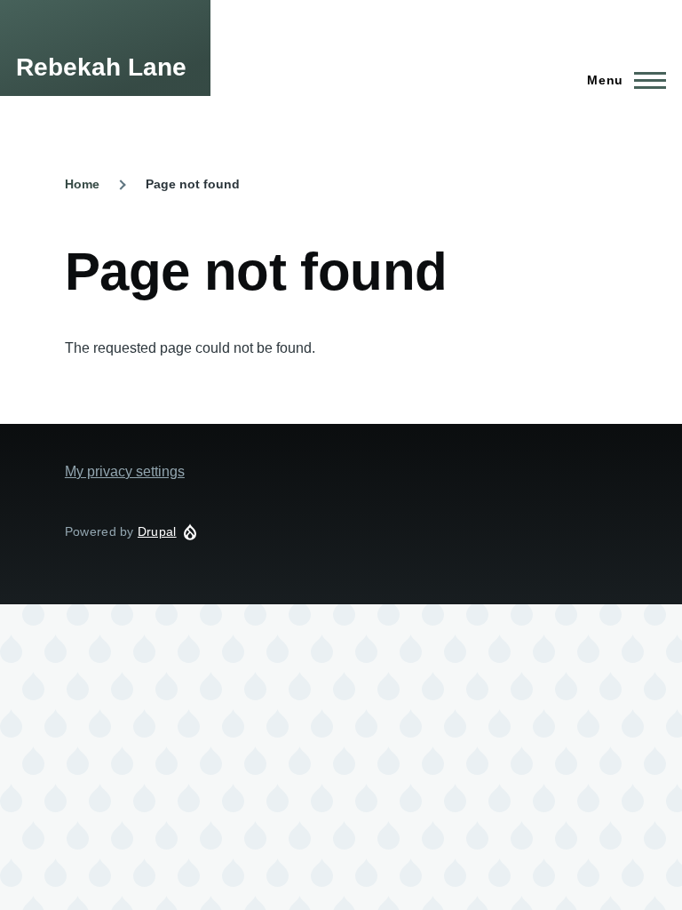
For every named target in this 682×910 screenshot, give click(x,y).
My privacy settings (125, 471)
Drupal (157, 531)
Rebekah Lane (101, 67)
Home (82, 184)
